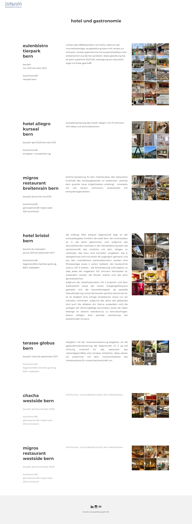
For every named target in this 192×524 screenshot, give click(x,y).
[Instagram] (96, 506)
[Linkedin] (92, 506)
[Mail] (100, 506)
